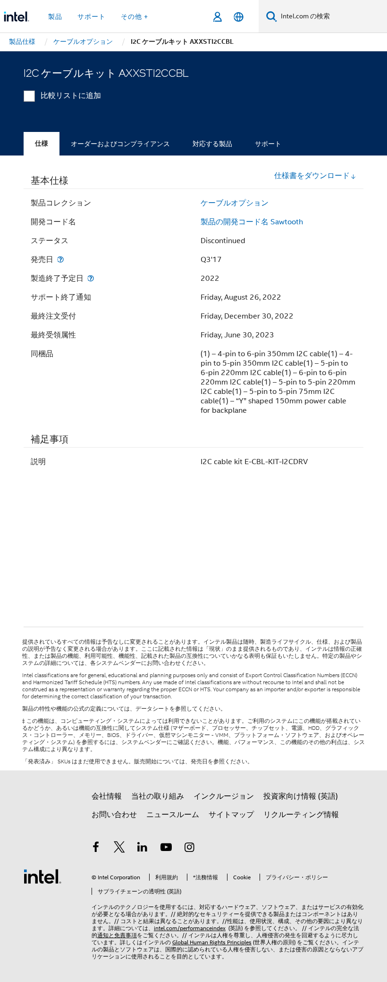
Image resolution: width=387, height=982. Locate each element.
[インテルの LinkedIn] (143, 848)
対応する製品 (212, 143)
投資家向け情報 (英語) (300, 796)
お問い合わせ (114, 814)
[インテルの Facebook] (96, 848)
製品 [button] (55, 16)
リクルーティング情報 (301, 814)
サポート (268, 143)
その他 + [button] (134, 16)
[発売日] (60, 259)
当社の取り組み (157, 796)
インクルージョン (224, 796)
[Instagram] (189, 848)
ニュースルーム (172, 814)
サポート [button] (91, 16)
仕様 (41, 143)
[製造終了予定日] (90, 278)
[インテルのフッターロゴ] (42, 876)
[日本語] (238, 16)
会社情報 (107, 796)
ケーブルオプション (235, 203)
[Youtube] (166, 848)
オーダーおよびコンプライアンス (120, 143)
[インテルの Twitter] (119, 848)
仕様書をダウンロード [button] (312, 175)
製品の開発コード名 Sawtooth (252, 222)
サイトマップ (231, 814)
